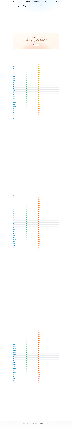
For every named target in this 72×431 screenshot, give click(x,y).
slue (13, 374)
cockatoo (14, 348)
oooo (14, 249)
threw (14, 76)
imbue (14, 332)
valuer (14, 344)
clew (13, 314)
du (13, 68)
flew (13, 92)
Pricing (45, 1)
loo (13, 185)
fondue (14, 370)
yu (13, 189)
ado (13, 231)
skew (14, 219)
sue (13, 128)
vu (13, 225)
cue (13, 110)
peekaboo (14, 386)
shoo (14, 338)
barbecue (14, 312)
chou (14, 257)
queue (14, 118)
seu (13, 215)
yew (13, 187)
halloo (14, 340)
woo (13, 227)
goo (13, 316)
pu (13, 213)
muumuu (14, 390)
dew (13, 120)
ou (13, 84)
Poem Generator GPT (35, 423)
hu (13, 197)
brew (14, 191)
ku (13, 203)
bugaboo (14, 368)
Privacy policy (41, 423)
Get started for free (36, 44)
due (13, 54)
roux (13, 358)
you (13, 15)
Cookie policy (47, 423)
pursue (14, 78)
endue (14, 362)
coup (14, 90)
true (13, 50)
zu (13, 100)
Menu (56, 1)
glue (13, 112)
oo (13, 82)
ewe (13, 247)
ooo (13, 116)
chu (13, 259)
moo (13, 320)
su (13, 126)
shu (13, 217)
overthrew (14, 245)
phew (14, 388)
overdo (14, 334)
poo (13, 336)
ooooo (14, 251)
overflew (14, 396)
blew (14, 88)
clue (13, 108)
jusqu (14, 241)
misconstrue (14, 354)
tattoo (14, 237)
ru (13, 253)
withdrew (14, 106)
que (13, 62)
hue (13, 122)
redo (13, 328)
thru (13, 223)
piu (13, 233)
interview (14, 72)
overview (14, 102)
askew (14, 324)
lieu (13, 114)
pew (13, 211)
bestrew (14, 392)
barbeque (14, 372)
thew (14, 376)
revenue (14, 70)
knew (14, 56)
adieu (14, 229)
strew (14, 330)
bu (13, 193)
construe (14, 239)
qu (13, 94)
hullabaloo (14, 352)
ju (13, 199)
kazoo (14, 380)
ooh (13, 356)
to (13, 13)
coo (13, 261)
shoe (14, 98)
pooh (14, 322)
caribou (14, 235)
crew (14, 74)
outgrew (14, 326)
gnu (13, 360)
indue (14, 382)
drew (14, 66)
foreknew (14, 364)
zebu (14, 366)
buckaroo (14, 394)
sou (13, 221)
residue (14, 104)
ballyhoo (14, 346)
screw (14, 96)
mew (13, 318)
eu (13, 183)
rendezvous (14, 181)
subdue (14, 179)
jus (13, 201)
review (14, 60)
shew (14, 124)
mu (13, 205)
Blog (41, 1)
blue (13, 58)
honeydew (14, 350)
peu (13, 209)
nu (13, 207)
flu (13, 195)
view (13, 52)
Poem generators (28, 1)
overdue (14, 243)
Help (30, 423)
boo (13, 255)
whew (14, 378)
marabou (14, 384)
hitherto (14, 80)
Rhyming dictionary (36, 1)
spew (14, 342)
